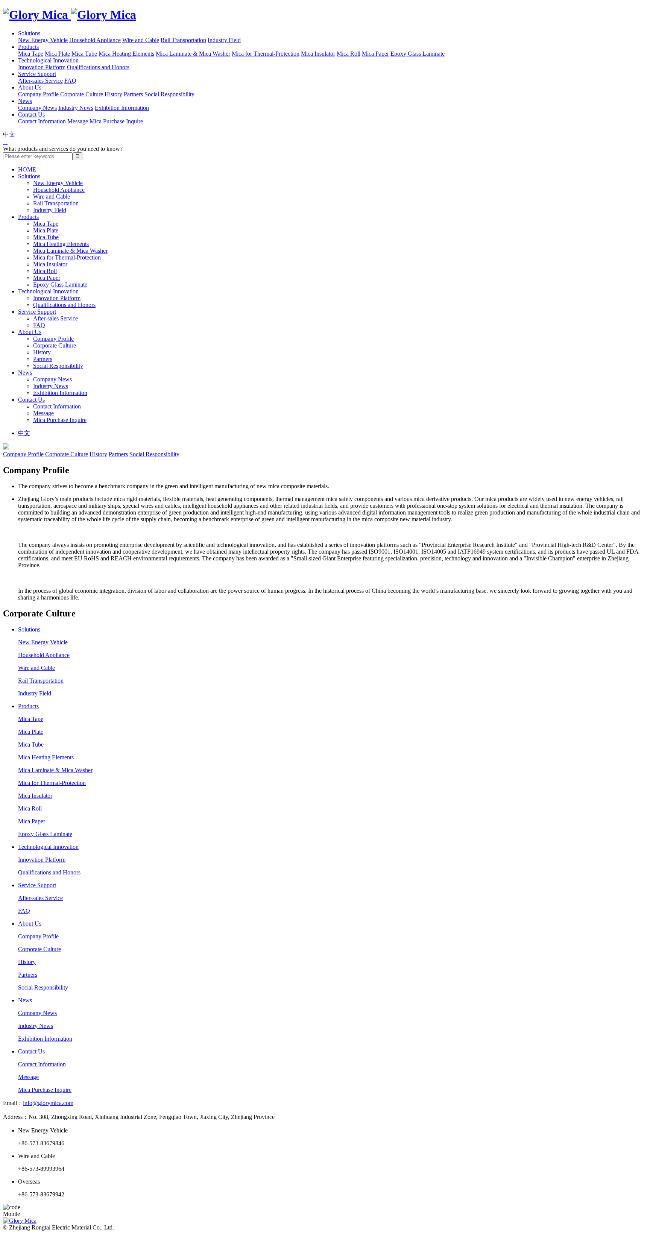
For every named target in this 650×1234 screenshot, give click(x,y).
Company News (37, 108)
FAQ (70, 80)
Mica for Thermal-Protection (265, 53)
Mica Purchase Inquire (116, 121)
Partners (133, 94)
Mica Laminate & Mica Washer (193, 53)
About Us (29, 87)
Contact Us (31, 114)
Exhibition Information (122, 108)
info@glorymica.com (48, 1103)
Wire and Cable (140, 40)
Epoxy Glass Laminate (417, 53)
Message (77, 121)
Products (28, 47)
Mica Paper (375, 53)
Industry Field (224, 40)
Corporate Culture (81, 94)
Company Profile (38, 94)
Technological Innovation (48, 60)
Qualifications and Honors (98, 67)
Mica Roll (348, 53)
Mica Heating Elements (126, 53)
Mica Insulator (318, 53)
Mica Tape (30, 53)
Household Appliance (95, 40)
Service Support (37, 74)
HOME (27, 169)
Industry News (75, 108)
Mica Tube (84, 53)
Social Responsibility (169, 94)
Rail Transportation (183, 40)
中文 (9, 134)
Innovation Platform (41, 67)
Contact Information (42, 121)
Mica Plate (57, 53)
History (113, 94)
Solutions (29, 33)
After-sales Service (40, 80)
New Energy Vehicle (43, 40)
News (25, 101)
